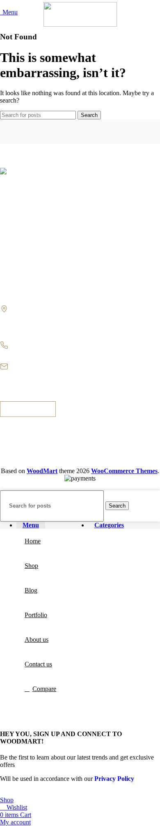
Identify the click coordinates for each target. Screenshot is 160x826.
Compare (44, 688)
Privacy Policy (114, 778)
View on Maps (28, 409)
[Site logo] (80, 24)
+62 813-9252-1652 (39, 351)
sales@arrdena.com (38, 372)
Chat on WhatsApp (98, 351)
